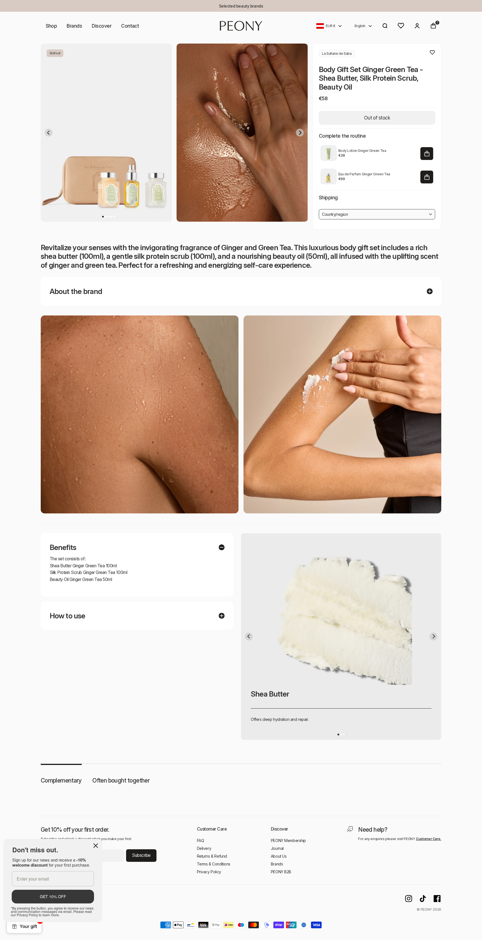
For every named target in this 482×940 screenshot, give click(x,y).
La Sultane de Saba (336, 53)
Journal (277, 848)
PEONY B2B (281, 871)
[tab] (103, 216)
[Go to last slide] (48, 133)
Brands (74, 26)
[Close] (95, 845)
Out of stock (377, 118)
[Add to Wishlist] (432, 52)
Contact (130, 26)
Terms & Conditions (213, 864)
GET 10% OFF (53, 896)
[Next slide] (300, 133)
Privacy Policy (209, 871)
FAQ (200, 840)
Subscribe (141, 855)
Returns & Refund (212, 856)
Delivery (204, 848)
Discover (101, 26)
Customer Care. (428, 839)
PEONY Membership (288, 840)
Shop (51, 26)
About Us (279, 856)
